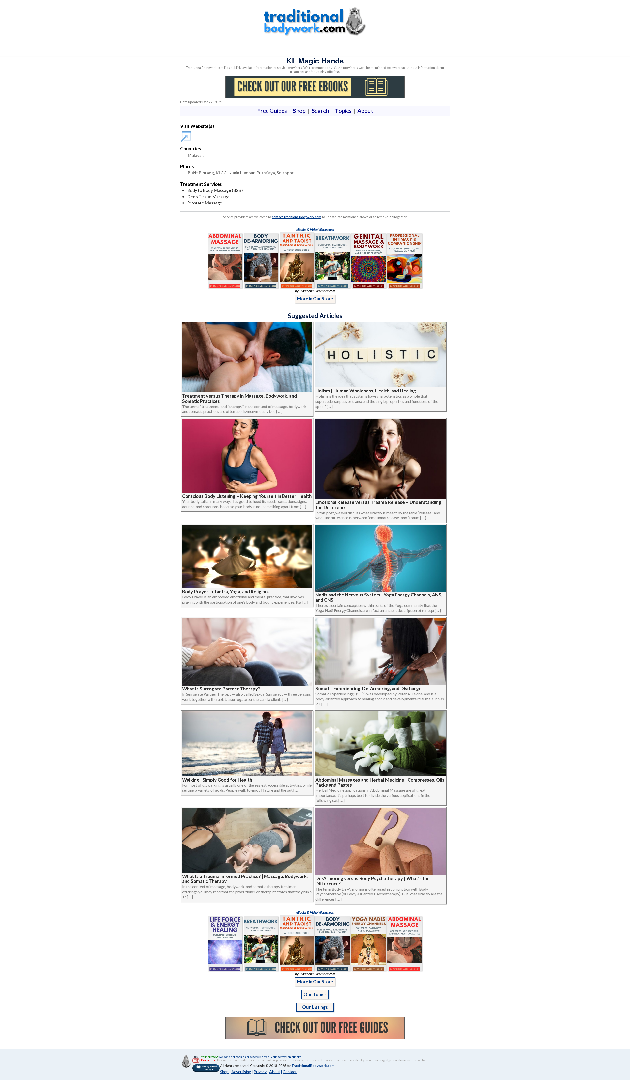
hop (300, 110)
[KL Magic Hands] (186, 134)
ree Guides (273, 110)
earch (321, 110)
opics (344, 110)
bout (365, 110)
